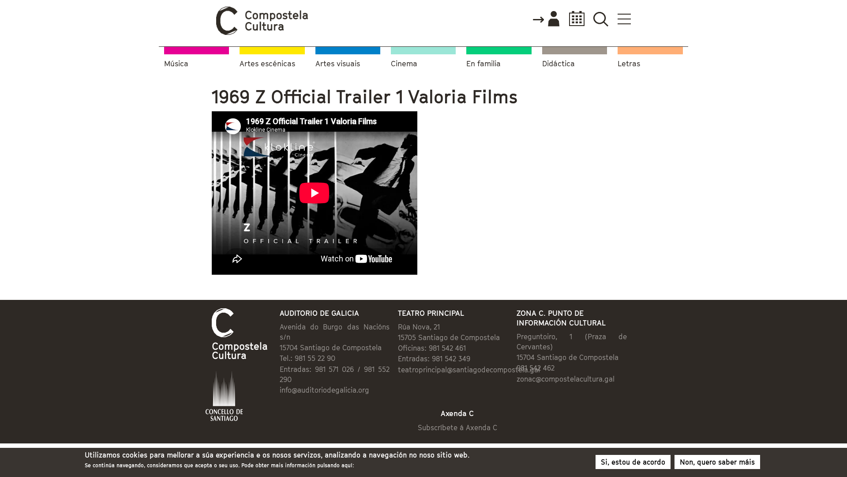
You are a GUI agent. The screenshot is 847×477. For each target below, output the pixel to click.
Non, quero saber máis (717, 462)
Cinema (404, 64)
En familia (483, 64)
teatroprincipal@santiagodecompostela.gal (469, 369)
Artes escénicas (267, 64)
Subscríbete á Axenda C (457, 427)
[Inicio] (262, 32)
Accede (545, 19)
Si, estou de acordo (633, 462)
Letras (629, 64)
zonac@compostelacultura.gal (566, 379)
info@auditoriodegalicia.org (324, 390)
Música (176, 64)
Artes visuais (337, 64)
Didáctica (558, 64)
